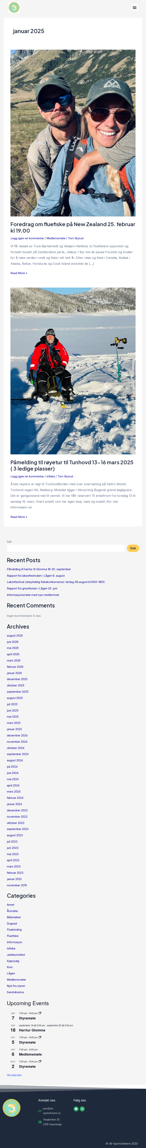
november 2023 (17, 816)
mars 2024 (14, 791)
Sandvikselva (15, 992)
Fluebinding (14, 929)
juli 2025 (12, 704)
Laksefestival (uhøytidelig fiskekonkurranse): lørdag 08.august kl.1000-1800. (56, 582)
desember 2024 (17, 735)
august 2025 (15, 698)
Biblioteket (14, 917)
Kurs (10, 967)
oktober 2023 (15, 823)
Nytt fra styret (16, 986)
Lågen (11, 973)
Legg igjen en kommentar (27, 238)
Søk (9, 541)
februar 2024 (15, 798)
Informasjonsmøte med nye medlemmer (33, 595)
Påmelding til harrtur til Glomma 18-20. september (39, 569)
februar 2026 (15, 667)
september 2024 (18, 754)
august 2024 (15, 760)
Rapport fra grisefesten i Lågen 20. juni (32, 588)
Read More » (18, 273)
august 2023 (15, 835)
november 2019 (17, 885)
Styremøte (27, 1018)
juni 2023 (12, 848)
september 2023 (18, 829)
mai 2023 (13, 854)
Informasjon (14, 942)
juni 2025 (12, 710)
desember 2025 (17, 679)
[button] (134, 7)
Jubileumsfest (16, 954)
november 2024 (17, 741)
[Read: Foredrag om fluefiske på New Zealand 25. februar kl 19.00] (73, 133)
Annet (10, 904)
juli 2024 (12, 766)
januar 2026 (14, 673)
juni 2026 (12, 642)
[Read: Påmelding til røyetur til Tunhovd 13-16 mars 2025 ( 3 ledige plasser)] (73, 371)
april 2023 (13, 860)
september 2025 (18, 691)
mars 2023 (14, 866)
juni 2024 (12, 773)
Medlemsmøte (55, 238)
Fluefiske (13, 936)
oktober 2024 (15, 748)
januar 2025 (14, 729)
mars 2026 (14, 660)
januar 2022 (14, 879)
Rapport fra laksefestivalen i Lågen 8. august (36, 575)
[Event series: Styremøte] (40, 1013)
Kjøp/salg (13, 961)
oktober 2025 (15, 685)
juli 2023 (12, 841)
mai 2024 (13, 779)
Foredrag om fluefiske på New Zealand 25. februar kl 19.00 (72, 227)
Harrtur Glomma (32, 1030)
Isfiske (50, 476)
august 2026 (15, 635)
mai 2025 (13, 716)
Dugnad (12, 923)
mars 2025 (14, 723)
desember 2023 (17, 810)
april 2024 (13, 785)
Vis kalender (14, 1075)
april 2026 (13, 654)
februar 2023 (15, 873)
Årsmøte (12, 911)
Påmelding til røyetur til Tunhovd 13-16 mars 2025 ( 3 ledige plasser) (71, 465)
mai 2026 (13, 648)
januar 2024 (14, 804)
